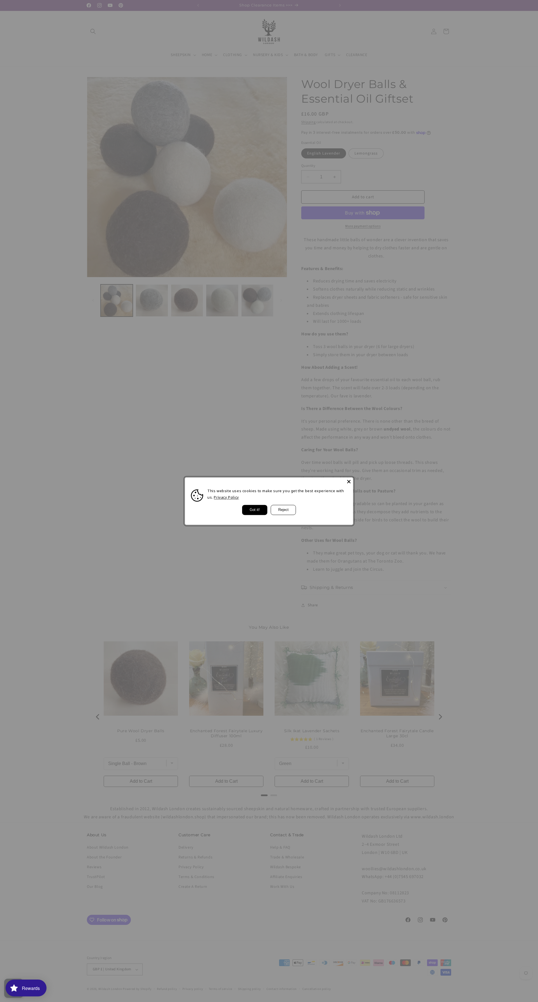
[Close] (349, 481)
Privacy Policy (226, 497)
